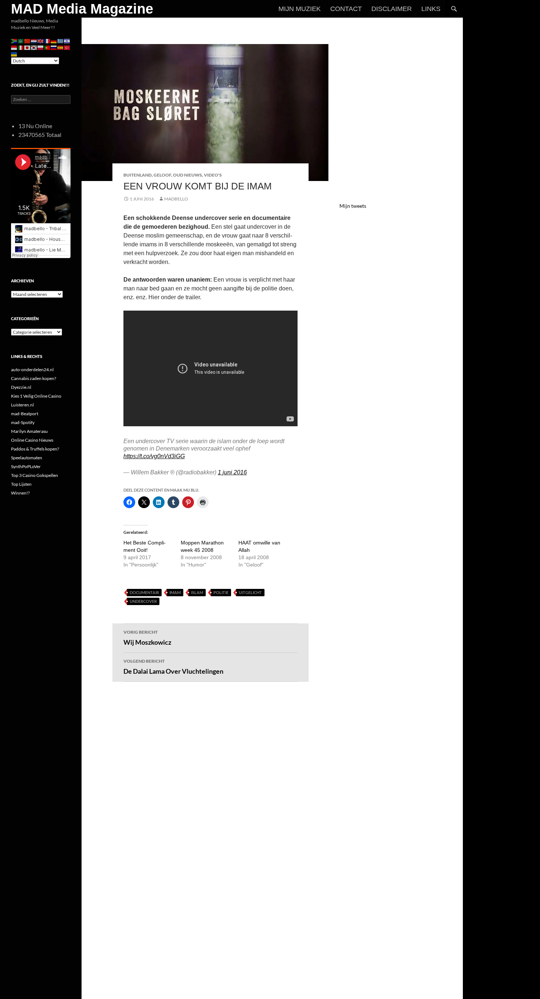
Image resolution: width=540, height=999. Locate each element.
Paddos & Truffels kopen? (35, 449)
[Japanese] (27, 47)
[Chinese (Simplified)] (27, 40)
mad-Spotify (23, 422)
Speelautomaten (26, 457)
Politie (220, 592)
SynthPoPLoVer (26, 466)
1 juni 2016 (232, 472)
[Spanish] (60, 47)
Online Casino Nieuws (32, 440)
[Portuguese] (47, 47)
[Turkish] (67, 47)
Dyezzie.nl (21, 387)
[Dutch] (34, 40)
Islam (197, 592)
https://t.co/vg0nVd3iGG (154, 456)
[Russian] (54, 47)
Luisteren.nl (22, 405)
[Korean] (34, 47)
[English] (40, 40)
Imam (175, 592)
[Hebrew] (67, 40)
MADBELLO (176, 199)
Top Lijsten (21, 484)
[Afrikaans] (14, 40)
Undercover (143, 601)
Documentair (144, 592)
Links (430, 8)
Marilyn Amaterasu (29, 431)
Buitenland (137, 175)
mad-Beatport (24, 413)
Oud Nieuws (187, 175)
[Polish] (40, 47)
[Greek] (60, 40)
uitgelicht (250, 592)
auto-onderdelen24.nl (32, 369)
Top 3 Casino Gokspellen (34, 475)
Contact (346, 8)
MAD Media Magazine (82, 9)
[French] (47, 40)
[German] (54, 40)
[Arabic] (21, 40)
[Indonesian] (14, 47)
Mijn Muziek (299, 8)
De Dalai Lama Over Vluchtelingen (173, 666)
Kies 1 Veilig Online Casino (36, 396)
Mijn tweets (352, 206)
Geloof (162, 175)
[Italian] (21, 47)
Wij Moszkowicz (147, 637)
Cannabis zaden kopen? (33, 378)
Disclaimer (391, 8)
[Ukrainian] (14, 54)
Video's (213, 175)
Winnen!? (20, 493)
